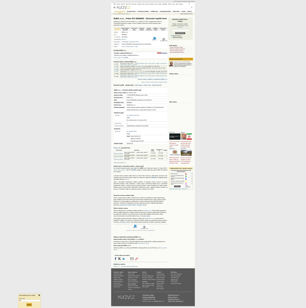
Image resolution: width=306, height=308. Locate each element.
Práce (173, 4)
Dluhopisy (144, 275)
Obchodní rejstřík (121, 13)
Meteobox (186, 1)
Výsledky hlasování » (173, 188)
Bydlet (190, 1)
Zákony (169, 4)
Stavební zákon (160, 286)
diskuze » (180, 188)
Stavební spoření (136, 275)
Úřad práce (130, 281)
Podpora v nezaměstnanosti (134, 287)
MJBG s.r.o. (128, 13)
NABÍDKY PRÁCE (155, 29)
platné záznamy (176, 35)
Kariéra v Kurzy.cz (173, 297)
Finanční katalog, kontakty (176, 50)
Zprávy (118, 4)
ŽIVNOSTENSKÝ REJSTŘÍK (125, 29)
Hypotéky (151, 4)
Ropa (143, 285)
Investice (183, 132)
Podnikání (159, 272)
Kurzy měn (133, 4)
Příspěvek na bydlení (118, 279)
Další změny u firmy (143, 243)
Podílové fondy (150, 275)
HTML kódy (179, 301)
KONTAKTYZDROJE (142, 29)
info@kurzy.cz (147, 210)
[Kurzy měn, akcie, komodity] (126, 298)
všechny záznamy (177, 37)
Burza (143, 274)
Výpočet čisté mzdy (118, 274)
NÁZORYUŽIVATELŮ (149, 29)
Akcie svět (128, 4)
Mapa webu (176, 277)
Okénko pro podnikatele (176, 59)
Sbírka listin (117, 148)
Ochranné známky (165, 11)
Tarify (156, 4)
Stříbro (153, 283)
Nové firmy (176, 11)
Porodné (136, 285)
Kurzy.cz (115, 13)
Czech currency (174, 281)
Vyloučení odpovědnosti (149, 297)
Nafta (153, 285)
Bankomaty (134, 272)
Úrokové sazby (131, 274)
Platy (137, 281)
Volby (172, 277)
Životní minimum (117, 283)
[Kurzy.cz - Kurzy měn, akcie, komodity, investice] (123, 9)
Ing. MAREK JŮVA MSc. (133, 115)
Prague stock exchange (176, 283)
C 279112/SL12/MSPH (118, 156)
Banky (129, 272)
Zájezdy (178, 1)
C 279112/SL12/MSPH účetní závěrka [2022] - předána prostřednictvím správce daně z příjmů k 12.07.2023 (143, 74)
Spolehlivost (179, 274)
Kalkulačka (164, 4)
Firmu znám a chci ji (121, 57)
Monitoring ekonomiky (175, 275)
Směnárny (130, 277)
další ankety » (185, 188)
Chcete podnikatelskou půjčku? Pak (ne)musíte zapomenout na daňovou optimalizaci (183, 65)
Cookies (152, 295)
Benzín (149, 285)
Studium (193, 1)
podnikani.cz (152, 230)
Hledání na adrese (143, 11)
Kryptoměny (144, 279)
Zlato (143, 4)
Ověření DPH (154, 11)
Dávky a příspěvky (132, 284)
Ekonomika (144, 277)
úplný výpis (138, 85)
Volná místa (134, 279)
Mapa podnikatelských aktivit (177, 52)
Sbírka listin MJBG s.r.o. (120, 162)
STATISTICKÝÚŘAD (134, 29)
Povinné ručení (117, 286)
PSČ (164, 275)
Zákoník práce (160, 285)
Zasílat (29, 304)
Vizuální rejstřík (119, 11)
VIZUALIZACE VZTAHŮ (162, 29)
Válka (177, 4)
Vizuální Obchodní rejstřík (176, 47)
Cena (175, 274)
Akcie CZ (123, 4)
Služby (183, 11)
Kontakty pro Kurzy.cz (174, 299)
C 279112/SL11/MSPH (118, 159)
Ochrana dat (146, 295)
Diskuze (181, 4)
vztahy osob (147, 85)
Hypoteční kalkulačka (118, 285)
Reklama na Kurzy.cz (173, 295)
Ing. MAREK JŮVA (139, 66)
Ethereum (154, 279)
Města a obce (159, 275)
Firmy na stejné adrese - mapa (130, 46)
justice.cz (126, 179)
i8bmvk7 (124, 39)
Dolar (137, 277)
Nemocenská (131, 285)
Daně (158, 288)
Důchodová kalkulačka (118, 275)
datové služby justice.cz (120, 170)
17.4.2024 (116, 66)
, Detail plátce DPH (130, 41)
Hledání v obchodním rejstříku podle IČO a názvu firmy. (180, 25)
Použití (170, 301)
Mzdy (134, 281)
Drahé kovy (145, 281)
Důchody (130, 289)
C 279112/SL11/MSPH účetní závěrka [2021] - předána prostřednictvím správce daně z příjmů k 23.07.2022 (143, 76)
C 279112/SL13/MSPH (118, 153)
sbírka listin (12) (156, 85)
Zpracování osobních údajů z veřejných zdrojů (133, 205)
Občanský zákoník (160, 283)
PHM (146, 285)
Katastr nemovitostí (161, 277)
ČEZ (147, 274)
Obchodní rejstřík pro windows (177, 49)
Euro (134, 277)
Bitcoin (147, 4)
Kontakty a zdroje (125, 222)
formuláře (161, 288)
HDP (149, 277)
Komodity (139, 4)
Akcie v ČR (171, 132)
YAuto (182, 1)
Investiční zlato (148, 283)
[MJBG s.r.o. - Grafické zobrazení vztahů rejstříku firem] (159, 41)
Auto (172, 274)
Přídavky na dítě (117, 277)
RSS (174, 301)
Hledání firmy (131, 11)
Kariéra (175, 1)
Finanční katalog (160, 281)
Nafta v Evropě (145, 286)
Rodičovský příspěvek (118, 281)
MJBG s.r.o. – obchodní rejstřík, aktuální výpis (126, 266)
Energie (159, 4)
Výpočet (121, 272)
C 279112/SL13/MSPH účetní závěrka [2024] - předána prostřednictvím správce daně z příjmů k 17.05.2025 (143, 64)
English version (174, 279)
